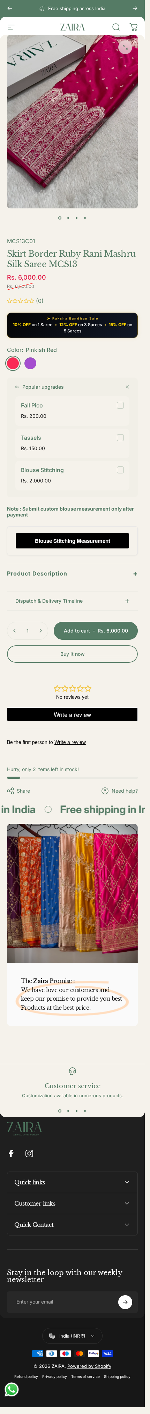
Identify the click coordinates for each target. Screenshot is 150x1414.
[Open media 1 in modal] (125, 47)
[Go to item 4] (85, 218)
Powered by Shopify (89, 1366)
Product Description (72, 573)
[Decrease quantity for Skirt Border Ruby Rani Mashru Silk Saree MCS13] (14, 630)
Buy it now (72, 654)
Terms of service (85, 1376)
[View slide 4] (85, 1111)
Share (23, 791)
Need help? (125, 791)
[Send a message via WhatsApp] (11, 1389)
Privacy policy (54, 1376)
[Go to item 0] (60, 218)
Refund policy (26, 1376)
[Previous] (9, 8)
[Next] (135, 8)
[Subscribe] (125, 1302)
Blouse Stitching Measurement (72, 541)
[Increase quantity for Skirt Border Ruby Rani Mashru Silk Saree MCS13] (40, 630)
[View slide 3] (77, 1111)
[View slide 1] (60, 1111)
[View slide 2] (68, 1111)
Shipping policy (117, 1376)
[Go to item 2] (68, 218)
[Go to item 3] (77, 218)
